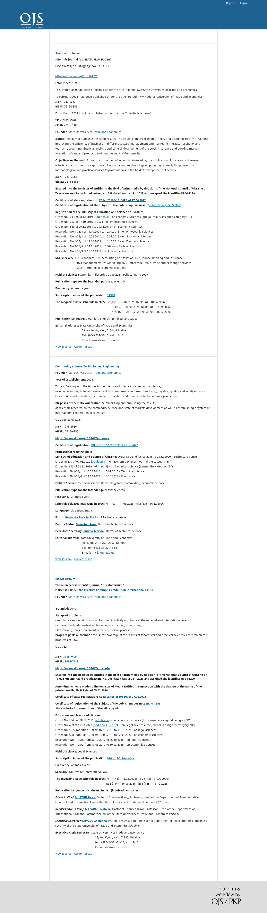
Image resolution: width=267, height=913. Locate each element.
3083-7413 (71, 661)
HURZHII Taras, (85, 797)
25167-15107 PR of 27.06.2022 (118, 445)
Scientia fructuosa (67, 53)
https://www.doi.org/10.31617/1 (76, 76)
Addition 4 (101, 217)
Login (243, 3)
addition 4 (102, 720)
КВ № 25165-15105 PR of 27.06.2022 (122, 696)
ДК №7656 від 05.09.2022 (164, 205)
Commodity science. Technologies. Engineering (87, 366)
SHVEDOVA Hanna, (95, 821)
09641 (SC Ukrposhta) (121, 758)
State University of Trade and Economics (94, 132)
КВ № (95, 445)
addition (99, 466)
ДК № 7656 (153, 703)
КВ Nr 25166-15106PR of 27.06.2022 (122, 200)
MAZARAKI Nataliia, (98, 809)
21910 (111, 295)
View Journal (63, 346)
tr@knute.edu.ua (103, 552)
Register (231, 3)
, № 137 (112, 725)
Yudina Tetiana (93, 531)
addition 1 (98, 461)
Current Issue (83, 346)
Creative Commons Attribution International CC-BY (118, 590)
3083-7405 (70, 656)
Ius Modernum (65, 579)
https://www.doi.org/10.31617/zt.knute (82, 668)
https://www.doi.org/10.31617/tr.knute (82, 438)
